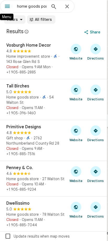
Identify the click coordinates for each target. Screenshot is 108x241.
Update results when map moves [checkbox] (37, 236)
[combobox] (31, 6)
